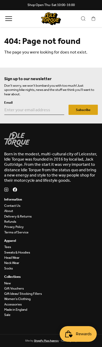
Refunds (10, 222)
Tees (7, 247)
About (8, 211)
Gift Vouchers (14, 288)
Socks (8, 268)
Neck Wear (11, 263)
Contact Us (12, 206)
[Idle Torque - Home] (51, 18)
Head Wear (12, 258)
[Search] (83, 18)
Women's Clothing (17, 299)
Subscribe (83, 110)
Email (8, 102)
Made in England (15, 309)
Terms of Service (16, 232)
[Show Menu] (8, 18)
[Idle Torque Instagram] (6, 190)
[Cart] (93, 18)
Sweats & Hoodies (17, 252)
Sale (7, 315)
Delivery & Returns (18, 216)
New (7, 283)
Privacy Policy (14, 227)
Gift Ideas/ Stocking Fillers (23, 294)
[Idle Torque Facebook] (15, 190)
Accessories (13, 304)
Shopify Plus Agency (46, 340)
